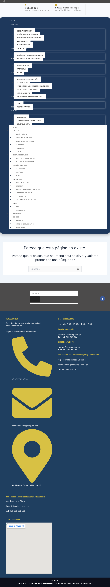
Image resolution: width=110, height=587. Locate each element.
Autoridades (20, 145)
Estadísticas (19, 186)
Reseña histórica (21, 134)
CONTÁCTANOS (17, 213)
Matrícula (19, 172)
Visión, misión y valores (24, 138)
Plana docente (20, 148)
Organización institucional (25, 141)
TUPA (17, 207)
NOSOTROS (16, 131)
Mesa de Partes (20, 210)
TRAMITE (15, 203)
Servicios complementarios (25, 224)
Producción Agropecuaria (25, 162)
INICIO (15, 127)
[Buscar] (35, 299)
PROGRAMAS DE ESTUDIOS (20, 155)
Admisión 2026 (20, 169)
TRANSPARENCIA (17, 179)
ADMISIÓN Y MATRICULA (20, 165)
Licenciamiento (21, 196)
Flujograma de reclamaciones (26, 200)
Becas (18, 176)
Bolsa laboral (20, 227)
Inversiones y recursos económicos (28, 189)
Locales (18, 151)
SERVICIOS (16, 217)
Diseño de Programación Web (26, 158)
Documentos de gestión (24, 183)
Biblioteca (19, 220)
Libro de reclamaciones (24, 193)
